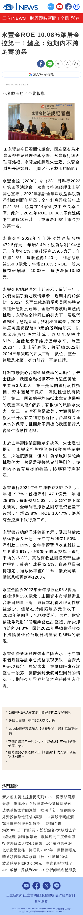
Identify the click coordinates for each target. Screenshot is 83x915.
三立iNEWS (14, 18)
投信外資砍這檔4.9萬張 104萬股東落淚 (37, 843)
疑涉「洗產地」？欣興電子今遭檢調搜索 (36, 804)
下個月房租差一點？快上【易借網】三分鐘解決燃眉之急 (42, 744)
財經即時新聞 (43, 18)
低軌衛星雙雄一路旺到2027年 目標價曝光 (39, 850)
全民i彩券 (70, 18)
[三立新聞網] (51, 6)
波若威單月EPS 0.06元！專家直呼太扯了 (37, 863)
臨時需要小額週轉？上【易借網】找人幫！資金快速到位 (42, 754)
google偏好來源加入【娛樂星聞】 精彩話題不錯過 (43, 731)
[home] (20, 6)
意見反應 (41, 901)
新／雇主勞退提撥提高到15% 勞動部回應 (38, 797)
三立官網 (30, 895)
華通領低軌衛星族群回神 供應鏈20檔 (35, 857)
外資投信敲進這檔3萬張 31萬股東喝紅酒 (38, 817)
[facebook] (68, 6)
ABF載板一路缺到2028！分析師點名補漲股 (39, 870)
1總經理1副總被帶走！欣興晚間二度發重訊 (40, 712)
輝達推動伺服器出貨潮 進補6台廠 (32, 824)
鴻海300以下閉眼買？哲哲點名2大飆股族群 (39, 830)
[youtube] (59, 6)
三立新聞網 (14, 895)
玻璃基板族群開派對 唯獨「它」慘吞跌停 (38, 810)
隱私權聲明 (46, 895)
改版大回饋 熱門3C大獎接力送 (32, 720)
